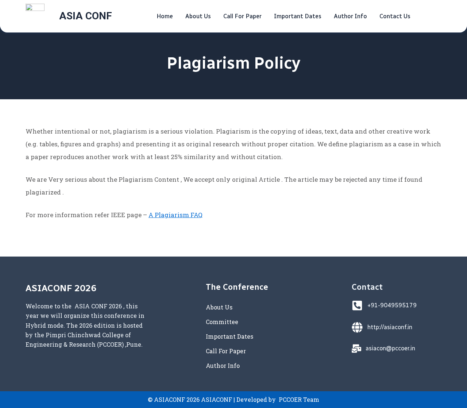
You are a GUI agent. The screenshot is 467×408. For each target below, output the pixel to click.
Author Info (350, 16)
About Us (198, 16)
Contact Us (394, 16)
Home (165, 16)
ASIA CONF (85, 16)
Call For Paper (242, 16)
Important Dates (297, 16)
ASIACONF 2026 (61, 287)
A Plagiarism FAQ (175, 215)
